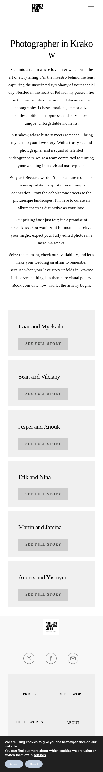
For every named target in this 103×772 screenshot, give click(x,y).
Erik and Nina (34, 477)
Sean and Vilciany (39, 376)
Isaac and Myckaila (40, 326)
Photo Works (29, 722)
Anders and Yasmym (42, 577)
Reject (34, 764)
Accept (13, 764)
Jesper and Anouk (39, 426)
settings (40, 755)
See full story (43, 344)
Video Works (73, 694)
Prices (29, 694)
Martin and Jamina (39, 527)
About (73, 723)
